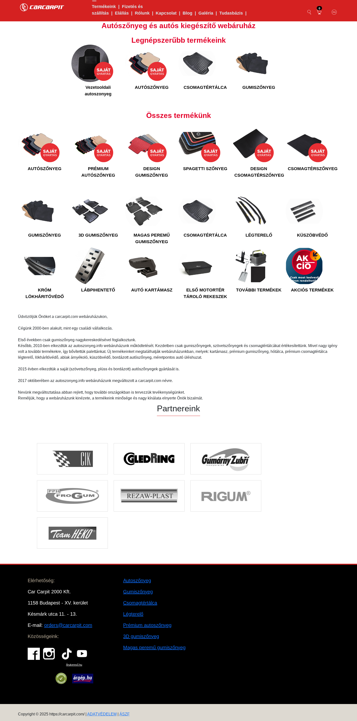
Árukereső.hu (74, 664)
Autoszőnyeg (137, 580)
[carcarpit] (42, 7)
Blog (187, 13)
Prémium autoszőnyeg (147, 625)
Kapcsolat (166, 13)
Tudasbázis (231, 13)
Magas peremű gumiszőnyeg (154, 647)
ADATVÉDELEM (102, 714)
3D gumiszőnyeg (141, 636)
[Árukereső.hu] (61, 678)
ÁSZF (124, 714)
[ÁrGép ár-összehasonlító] (82, 678)
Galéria (205, 13)
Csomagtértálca (140, 602)
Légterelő (133, 614)
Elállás (122, 13)
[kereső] (309, 12)
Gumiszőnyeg (138, 591)
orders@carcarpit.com (68, 625)
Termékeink (104, 6)
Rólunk (142, 13)
